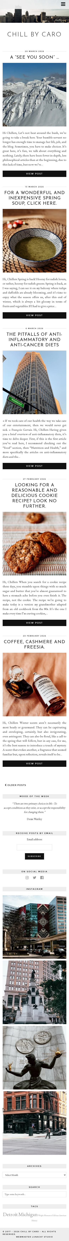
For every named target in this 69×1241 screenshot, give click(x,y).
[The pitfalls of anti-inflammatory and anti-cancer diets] (34, 413)
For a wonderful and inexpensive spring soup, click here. (34, 198)
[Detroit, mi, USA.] (34, 927)
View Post (34, 173)
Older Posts (16, 785)
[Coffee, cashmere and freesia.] (34, 715)
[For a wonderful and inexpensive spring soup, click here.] (34, 271)
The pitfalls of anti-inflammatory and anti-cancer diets (34, 339)
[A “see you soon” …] (34, 125)
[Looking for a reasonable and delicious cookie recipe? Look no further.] (34, 574)
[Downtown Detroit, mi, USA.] (34, 1123)
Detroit (10, 1214)
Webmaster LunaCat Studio (34, 1237)
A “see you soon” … (34, 57)
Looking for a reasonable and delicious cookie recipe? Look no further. (34, 496)
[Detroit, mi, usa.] (34, 992)
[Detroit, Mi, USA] (34, 1057)
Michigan (28, 1214)
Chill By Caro (34, 35)
